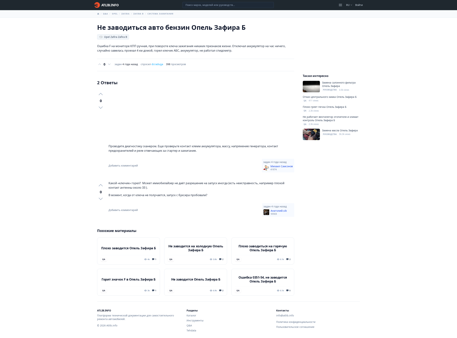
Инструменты (195, 320)
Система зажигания (160, 13)
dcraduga (157, 64)
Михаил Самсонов (281, 168)
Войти (359, 5)
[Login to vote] (99, 64)
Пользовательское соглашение (295, 327)
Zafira (125, 13)
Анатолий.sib (279, 212)
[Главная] (98, 14)
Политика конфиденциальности (295, 322)
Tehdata (191, 330)
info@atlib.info (285, 315)
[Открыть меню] (340, 5)
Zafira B (138, 13)
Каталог (191, 315)
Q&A (105, 13)
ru (348, 5)
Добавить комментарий (123, 165)
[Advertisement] (201, 115)
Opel (115, 13)
